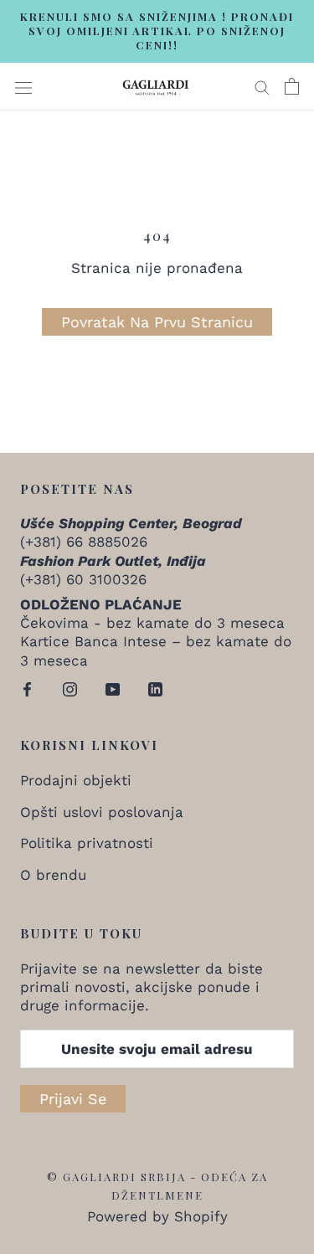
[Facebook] (27, 688)
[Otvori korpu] (292, 86)
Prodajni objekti (75, 780)
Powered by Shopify (157, 1216)
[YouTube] (113, 688)
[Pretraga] (262, 86)
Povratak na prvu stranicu (157, 322)
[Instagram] (70, 688)
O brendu (53, 874)
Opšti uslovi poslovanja (101, 812)
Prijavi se (72, 1099)
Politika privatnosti (86, 843)
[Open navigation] (23, 87)
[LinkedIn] (155, 688)
